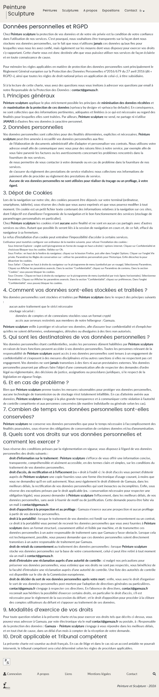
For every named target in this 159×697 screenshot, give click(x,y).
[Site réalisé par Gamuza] (6, 685)
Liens (68, 674)
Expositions (110, 10)
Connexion (14, 674)
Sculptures (70, 10)
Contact (131, 10)
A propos (90, 10)
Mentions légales (99, 674)
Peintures (50, 10)
